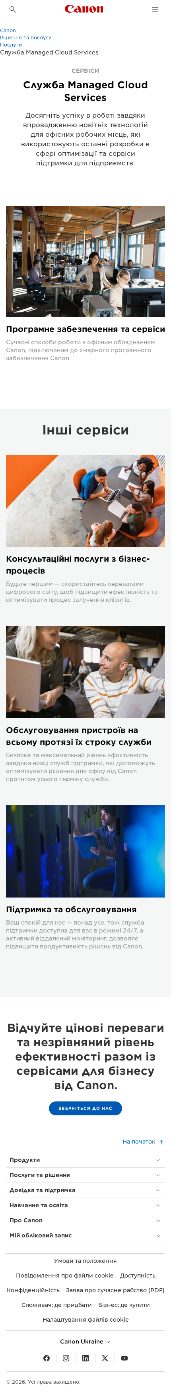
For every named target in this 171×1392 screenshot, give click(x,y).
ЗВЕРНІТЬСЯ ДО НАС (85, 1108)
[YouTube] (124, 1359)
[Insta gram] (66, 1359)
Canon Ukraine (82, 1341)
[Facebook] (47, 1359)
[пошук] (12, 9)
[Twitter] (105, 1359)
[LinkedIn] (85, 1359)
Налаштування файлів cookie (86, 1319)
